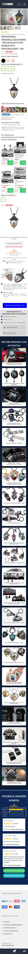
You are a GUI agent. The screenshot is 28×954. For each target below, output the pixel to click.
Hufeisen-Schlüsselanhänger (14, 683)
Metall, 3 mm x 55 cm (8, 73)
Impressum (7, 921)
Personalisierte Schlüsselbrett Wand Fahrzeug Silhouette (14, 603)
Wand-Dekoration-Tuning (14, 783)
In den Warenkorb (14, 243)
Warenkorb (7, 950)
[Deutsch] (19, 4)
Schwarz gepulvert (3, 61)
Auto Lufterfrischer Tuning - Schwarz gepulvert (14, 384)
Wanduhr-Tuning (14, 404)
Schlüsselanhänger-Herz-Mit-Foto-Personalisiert (14, 703)
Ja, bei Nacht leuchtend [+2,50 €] (12, 125)
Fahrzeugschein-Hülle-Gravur (14, 364)
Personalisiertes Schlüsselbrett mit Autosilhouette (14, 583)
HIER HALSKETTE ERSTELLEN (15, 305)
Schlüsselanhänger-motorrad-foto (14, 563)
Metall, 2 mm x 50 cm (8, 68)
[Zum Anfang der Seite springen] (24, 950)
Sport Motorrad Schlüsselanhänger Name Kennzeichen (14, 543)
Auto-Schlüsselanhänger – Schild (14, 642)
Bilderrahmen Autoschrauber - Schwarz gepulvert (14, 743)
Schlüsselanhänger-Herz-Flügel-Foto (14, 662)
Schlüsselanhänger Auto (14, 424)
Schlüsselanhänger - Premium (14, 443)
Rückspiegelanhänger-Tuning (14, 763)
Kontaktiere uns (8, 933)
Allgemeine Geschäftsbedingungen (13, 924)
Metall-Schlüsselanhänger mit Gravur (14, 622)
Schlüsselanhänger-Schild (14, 483)
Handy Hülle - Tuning (14, 463)
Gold (13, 61)
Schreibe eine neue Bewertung (14, 875)
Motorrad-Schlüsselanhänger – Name (14, 503)
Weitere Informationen (17, 829)
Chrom (8, 61)
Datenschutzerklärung (10, 927)
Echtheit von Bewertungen (11, 930)
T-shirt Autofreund (14, 723)
